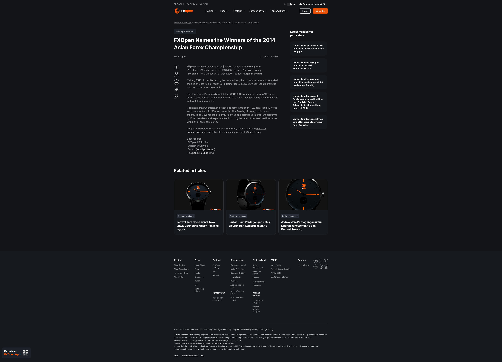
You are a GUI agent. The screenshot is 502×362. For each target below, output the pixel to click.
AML (202, 356)
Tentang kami (278, 11)
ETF (196, 285)
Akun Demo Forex (181, 269)
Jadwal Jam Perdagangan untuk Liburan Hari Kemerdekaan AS (306, 65)
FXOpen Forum (252, 132)
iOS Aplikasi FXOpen (258, 301)
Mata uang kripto (199, 290)
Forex (197, 269)
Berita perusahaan (183, 22)
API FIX (216, 275)
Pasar (223, 11)
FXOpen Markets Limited (184, 340)
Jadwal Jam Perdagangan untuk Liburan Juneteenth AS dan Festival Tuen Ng (308, 82)
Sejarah (256, 278)
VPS (214, 271)
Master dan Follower (279, 277)
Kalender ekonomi (238, 265)
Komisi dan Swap (181, 273)
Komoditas (199, 277)
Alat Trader (178, 277)
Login (305, 11)
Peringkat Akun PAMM (280, 269)
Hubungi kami (258, 282)
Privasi (176, 356)
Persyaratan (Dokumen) (190, 356)
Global (204, 4)
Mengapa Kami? (257, 272)
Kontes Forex (303, 265)
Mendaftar (320, 11)
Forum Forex (235, 277)
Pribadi (178, 4)
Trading (209, 11)
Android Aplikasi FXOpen (256, 309)
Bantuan (234, 281)
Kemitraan (191, 4)
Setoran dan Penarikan (218, 299)
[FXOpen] (183, 11)
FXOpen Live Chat (198, 152)
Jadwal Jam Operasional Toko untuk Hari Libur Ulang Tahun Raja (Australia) (308, 122)
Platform (237, 11)
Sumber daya (256, 11)
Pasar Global (200, 265)
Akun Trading (179, 265)
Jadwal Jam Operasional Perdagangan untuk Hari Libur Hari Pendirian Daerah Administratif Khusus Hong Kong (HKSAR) (308, 102)
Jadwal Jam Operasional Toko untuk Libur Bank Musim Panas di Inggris (308, 48)
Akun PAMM (276, 265)
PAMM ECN (276, 273)
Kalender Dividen (237, 273)
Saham (197, 281)
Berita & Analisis (237, 269)
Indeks (197, 273)
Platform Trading (216, 266)
